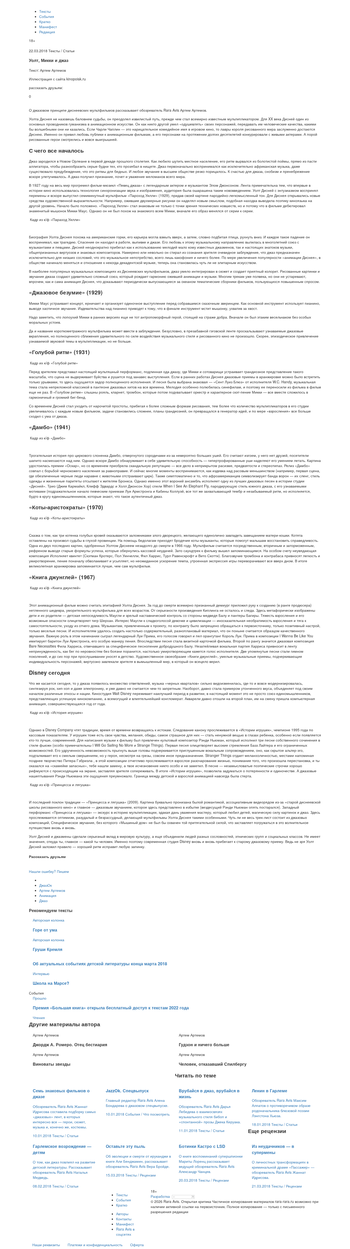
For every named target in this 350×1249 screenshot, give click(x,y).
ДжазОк (45, 885)
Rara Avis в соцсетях (125, 1231)
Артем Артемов (52, 890)
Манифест (48, 26)
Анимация (47, 895)
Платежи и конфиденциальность (95, 1244)
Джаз (43, 900)
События (46, 16)
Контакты (123, 1218)
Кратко (44, 21)
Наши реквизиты (46, 1244)
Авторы (122, 1213)
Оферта (137, 1244)
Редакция (47, 31)
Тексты (45, 11)
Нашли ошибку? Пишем (49, 871)
